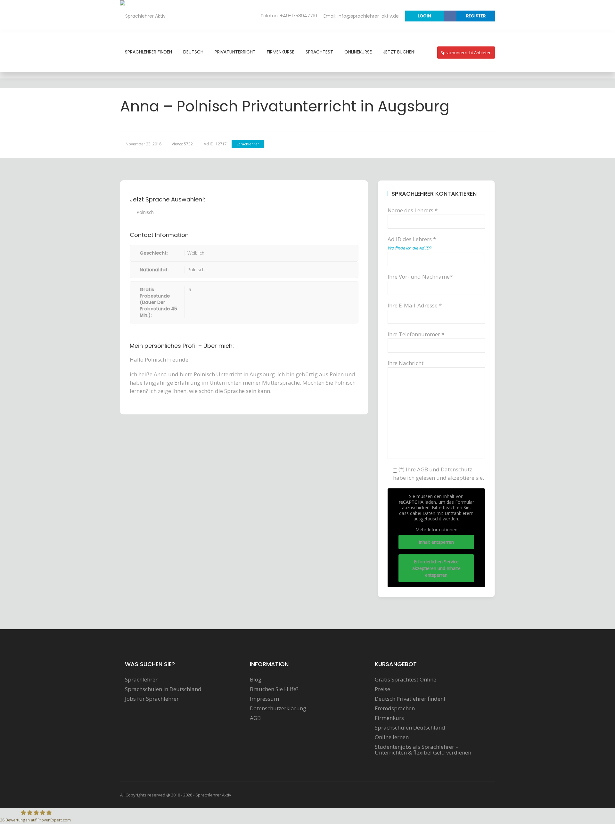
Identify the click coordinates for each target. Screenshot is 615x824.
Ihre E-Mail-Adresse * (415, 305)
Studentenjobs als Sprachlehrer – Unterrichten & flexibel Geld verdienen (423, 749)
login (424, 16)
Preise (382, 689)
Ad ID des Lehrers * (412, 243)
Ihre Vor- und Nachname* (420, 276)
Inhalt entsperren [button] (436, 542)
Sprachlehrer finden (148, 52)
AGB (255, 718)
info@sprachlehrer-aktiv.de (368, 16)
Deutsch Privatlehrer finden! (410, 699)
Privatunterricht (235, 52)
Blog (255, 679)
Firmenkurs (389, 718)
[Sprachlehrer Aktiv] (143, 15)
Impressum (264, 699)
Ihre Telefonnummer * (416, 334)
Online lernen (392, 737)
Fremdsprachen (395, 708)
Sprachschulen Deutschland (410, 727)
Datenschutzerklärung (278, 708)
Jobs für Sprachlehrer (152, 699)
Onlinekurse (358, 52)
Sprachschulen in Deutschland (163, 689)
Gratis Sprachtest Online (405, 679)
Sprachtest (319, 52)
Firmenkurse (280, 52)
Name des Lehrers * (413, 210)
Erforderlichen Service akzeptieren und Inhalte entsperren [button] (436, 568)
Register (476, 16)
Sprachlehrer (247, 144)
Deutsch (193, 52)
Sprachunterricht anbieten (466, 52)
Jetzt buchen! (399, 52)
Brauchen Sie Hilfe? (274, 689)
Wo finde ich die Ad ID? (409, 248)
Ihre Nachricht (405, 363)
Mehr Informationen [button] (436, 530)
